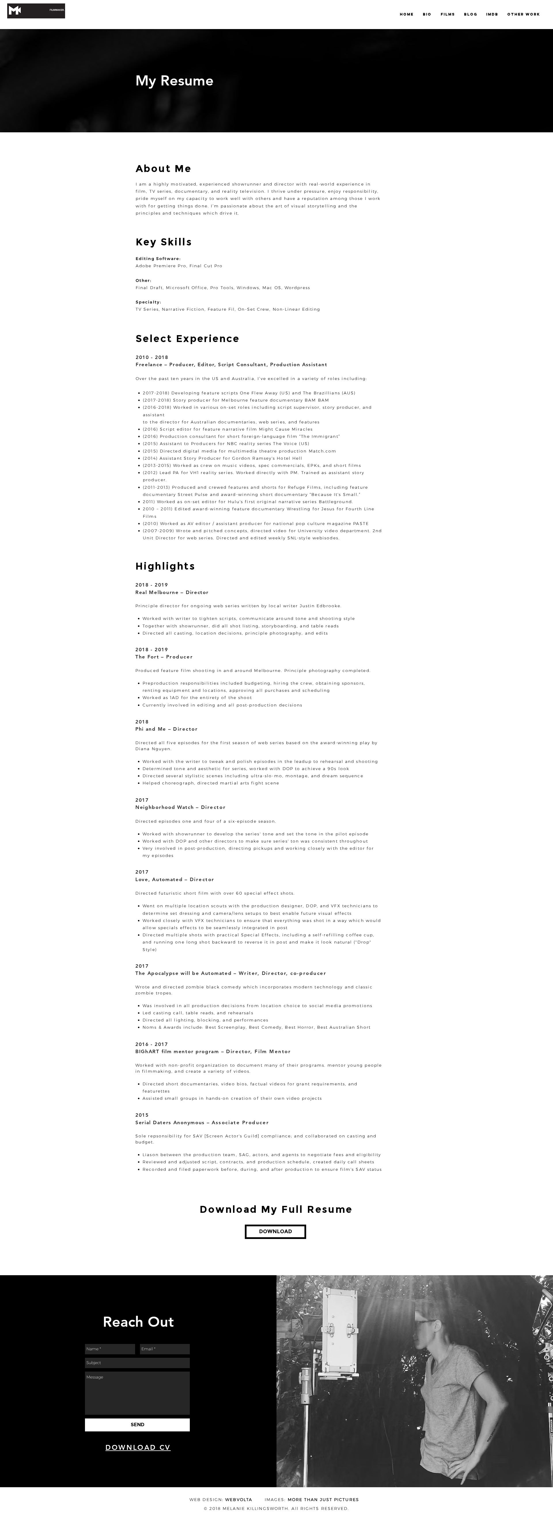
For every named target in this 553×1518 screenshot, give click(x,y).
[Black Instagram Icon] (159, 1458)
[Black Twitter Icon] (137, 1458)
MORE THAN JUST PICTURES (323, 1499)
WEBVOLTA (238, 1499)
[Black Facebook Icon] (126, 1458)
